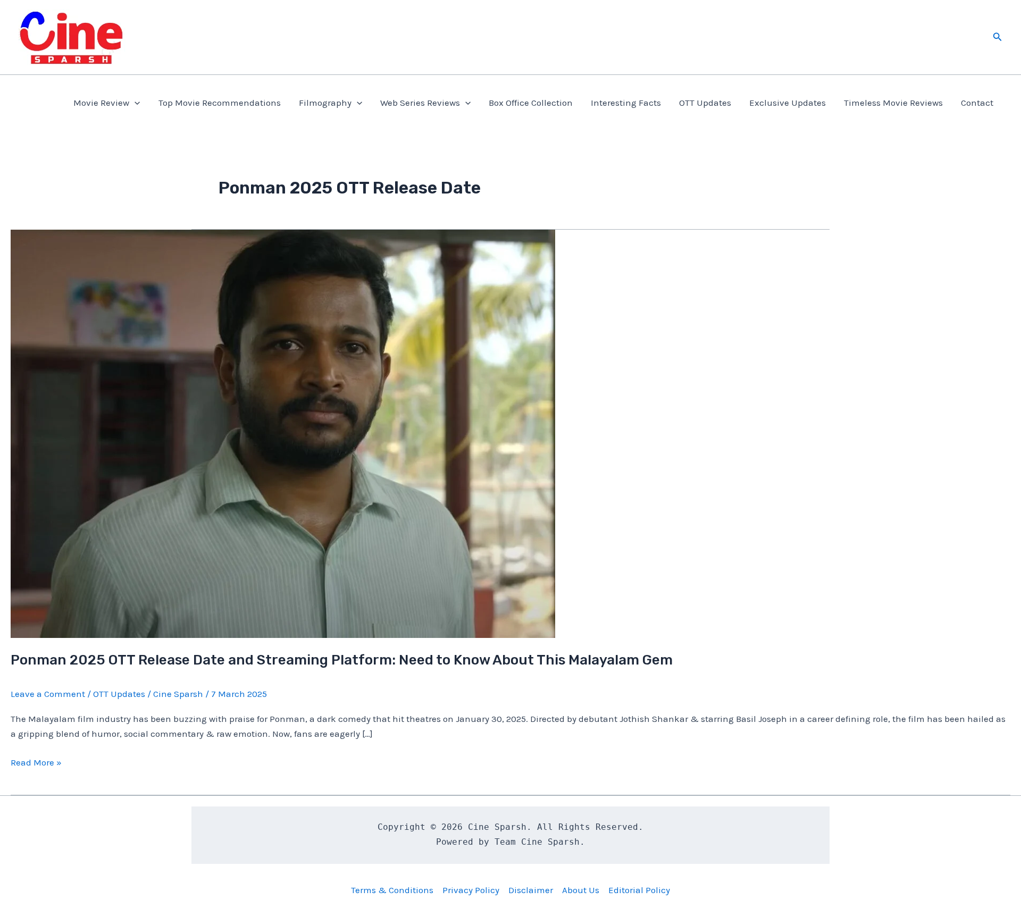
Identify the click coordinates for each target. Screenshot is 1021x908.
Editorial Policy (639, 890)
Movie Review (101, 102)
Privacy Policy (470, 890)
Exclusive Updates (787, 102)
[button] (997, 37)
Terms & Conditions (392, 890)
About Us (580, 890)
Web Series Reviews (420, 102)
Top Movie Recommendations (219, 102)
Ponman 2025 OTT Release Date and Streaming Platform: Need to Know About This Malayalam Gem (342, 660)
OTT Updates (705, 102)
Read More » (36, 763)
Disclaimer (530, 890)
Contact (977, 102)
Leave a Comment (48, 693)
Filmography (325, 102)
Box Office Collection (531, 102)
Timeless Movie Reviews (893, 102)
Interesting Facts (626, 102)
